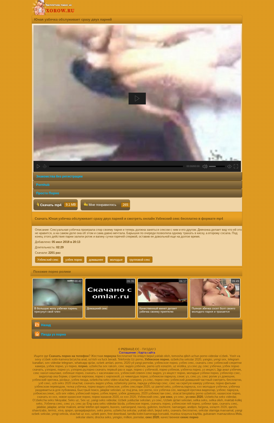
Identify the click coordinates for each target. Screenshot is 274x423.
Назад (45, 325)
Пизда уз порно (53, 334)
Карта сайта (146, 352)
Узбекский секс (48, 259)
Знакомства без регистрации (59, 176)
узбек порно (73, 259)
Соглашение (127, 352)
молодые (116, 259)
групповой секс (139, 259)
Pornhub (43, 184)
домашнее (96, 259)
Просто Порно (47, 193)
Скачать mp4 (57, 205)
